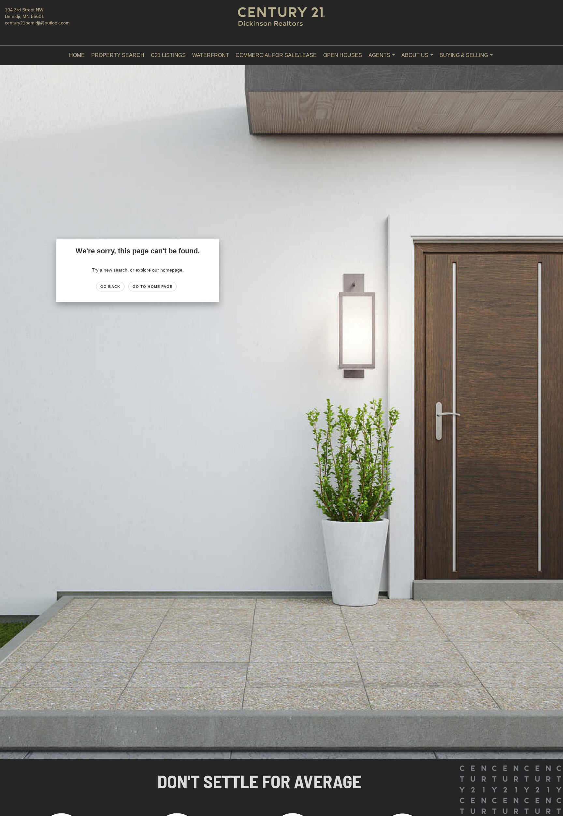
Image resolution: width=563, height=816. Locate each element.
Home (77, 55)
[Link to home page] (281, 23)
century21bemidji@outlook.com (37, 22)
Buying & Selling (467, 58)
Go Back (110, 286)
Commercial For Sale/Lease (276, 55)
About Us (418, 58)
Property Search (117, 55)
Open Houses (342, 55)
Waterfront (210, 55)
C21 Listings (168, 55)
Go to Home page (153, 286)
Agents (382, 58)
